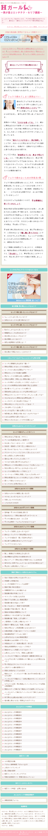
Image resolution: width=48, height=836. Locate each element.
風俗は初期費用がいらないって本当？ (17, 646)
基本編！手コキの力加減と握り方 (16, 512)
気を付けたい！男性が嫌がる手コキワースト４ (20, 515)
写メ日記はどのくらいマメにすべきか (17, 664)
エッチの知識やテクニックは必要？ (16, 584)
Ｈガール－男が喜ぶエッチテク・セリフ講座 (27, 832)
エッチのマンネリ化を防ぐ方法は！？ (17, 401)
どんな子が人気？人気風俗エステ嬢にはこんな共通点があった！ (24, 660)
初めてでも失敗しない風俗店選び (16, 600)
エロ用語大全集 (9, 761)
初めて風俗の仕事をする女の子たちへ (17, 578)
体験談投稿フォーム (11, 800)
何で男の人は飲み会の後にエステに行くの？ (20, 697)
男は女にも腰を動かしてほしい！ (16, 566)
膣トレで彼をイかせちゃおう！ (15, 481)
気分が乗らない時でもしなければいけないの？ (20, 468)
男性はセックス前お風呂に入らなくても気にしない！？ (24, 465)
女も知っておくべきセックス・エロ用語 (18, 443)
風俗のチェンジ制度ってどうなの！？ (17, 650)
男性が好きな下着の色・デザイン (16, 437)
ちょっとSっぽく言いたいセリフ (15, 317)
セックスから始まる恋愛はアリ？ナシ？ (18, 370)
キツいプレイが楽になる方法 (14, 596)
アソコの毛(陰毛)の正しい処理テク (16, 440)
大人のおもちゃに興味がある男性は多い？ (19, 398)
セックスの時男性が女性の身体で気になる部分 (20, 385)
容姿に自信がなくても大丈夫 (14, 670)
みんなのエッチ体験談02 (13, 715)
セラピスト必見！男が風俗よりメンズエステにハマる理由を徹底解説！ (24, 685)
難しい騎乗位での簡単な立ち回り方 (16, 553)
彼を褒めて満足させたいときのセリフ (17, 352)
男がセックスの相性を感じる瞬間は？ (17, 376)
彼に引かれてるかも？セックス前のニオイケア (20, 449)
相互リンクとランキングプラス (15, 774)
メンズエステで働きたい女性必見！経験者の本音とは (23, 656)
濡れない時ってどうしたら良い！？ (16, 459)
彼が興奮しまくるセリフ (13, 339)
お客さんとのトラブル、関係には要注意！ (19, 653)
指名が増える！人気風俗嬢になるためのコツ (20, 628)
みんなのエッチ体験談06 (13, 728)
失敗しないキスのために (13, 500)
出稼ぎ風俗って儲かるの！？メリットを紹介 (20, 631)
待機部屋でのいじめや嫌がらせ (15, 590)
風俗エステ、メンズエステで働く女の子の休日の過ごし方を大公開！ (24, 675)
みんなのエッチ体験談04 (13, 721)
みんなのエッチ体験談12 (13, 746)
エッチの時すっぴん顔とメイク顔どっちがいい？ (21, 382)
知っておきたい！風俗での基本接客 (16, 606)
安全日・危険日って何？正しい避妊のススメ (20, 446)
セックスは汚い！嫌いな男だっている (17, 410)
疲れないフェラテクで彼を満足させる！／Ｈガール (13, 3)
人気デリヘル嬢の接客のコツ (14, 667)
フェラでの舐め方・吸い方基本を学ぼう (21, 51)
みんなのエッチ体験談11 (13, 743)
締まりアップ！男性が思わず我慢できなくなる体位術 (23, 560)
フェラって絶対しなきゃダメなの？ (16, 531)
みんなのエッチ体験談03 (13, 718)
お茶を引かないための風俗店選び (16, 637)
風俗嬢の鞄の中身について (13, 593)
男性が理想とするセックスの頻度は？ (17, 367)
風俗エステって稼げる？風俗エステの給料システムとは (24, 689)
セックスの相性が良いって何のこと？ (17, 471)
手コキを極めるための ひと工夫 (16, 519)
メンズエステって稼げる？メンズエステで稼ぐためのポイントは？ (24, 693)
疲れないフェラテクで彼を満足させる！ (18, 534)
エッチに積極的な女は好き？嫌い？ (16, 363)
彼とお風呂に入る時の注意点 (14, 456)
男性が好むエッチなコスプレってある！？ (19, 404)
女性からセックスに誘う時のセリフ (16, 320)
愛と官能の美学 (9, 771)
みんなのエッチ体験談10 (13, 740)
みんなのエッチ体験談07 (13, 731)
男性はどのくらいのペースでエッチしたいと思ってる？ (24, 395)
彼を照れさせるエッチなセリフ (15, 336)
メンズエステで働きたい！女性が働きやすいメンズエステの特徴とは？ (24, 680)
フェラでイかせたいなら (13, 544)
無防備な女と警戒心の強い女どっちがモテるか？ (21, 413)
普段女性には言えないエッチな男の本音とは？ (20, 392)
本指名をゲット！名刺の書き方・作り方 (18, 643)
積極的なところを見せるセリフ (15, 333)
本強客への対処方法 (11, 581)
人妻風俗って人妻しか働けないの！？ (17, 621)
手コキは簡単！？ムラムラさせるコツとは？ (20, 522)
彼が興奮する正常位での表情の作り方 (17, 557)
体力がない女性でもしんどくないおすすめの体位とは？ (24, 563)
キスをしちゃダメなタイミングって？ (17, 496)
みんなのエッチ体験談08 (13, 734)
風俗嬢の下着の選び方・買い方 (15, 609)
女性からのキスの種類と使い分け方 (16, 493)
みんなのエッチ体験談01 (13, 712)
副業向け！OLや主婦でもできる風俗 (17, 615)
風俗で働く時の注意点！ (13, 587)
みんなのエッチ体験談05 (13, 725)
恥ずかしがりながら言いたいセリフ (16, 330)
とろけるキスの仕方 (11, 503)
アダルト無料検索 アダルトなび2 (16, 764)
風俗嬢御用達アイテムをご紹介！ (16, 634)
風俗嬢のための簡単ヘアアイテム (16, 640)
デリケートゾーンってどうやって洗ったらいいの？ (22, 452)
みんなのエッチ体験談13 (13, 750)
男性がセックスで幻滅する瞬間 (15, 373)
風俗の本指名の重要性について (15, 612)
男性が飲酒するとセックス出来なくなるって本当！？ (23, 477)
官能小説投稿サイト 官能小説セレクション (19, 777)
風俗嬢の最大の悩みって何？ (14, 603)
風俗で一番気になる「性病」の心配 (16, 625)
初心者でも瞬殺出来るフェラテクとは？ (18, 541)
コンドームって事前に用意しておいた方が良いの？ (22, 474)
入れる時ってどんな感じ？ (13, 407)
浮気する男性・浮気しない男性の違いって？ (20, 379)
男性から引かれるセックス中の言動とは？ (19, 420)
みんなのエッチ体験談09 (13, 737)
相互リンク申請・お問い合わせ (15, 788)
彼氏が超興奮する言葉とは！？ (15, 342)
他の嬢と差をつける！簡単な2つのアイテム (19, 700)
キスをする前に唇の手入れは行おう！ (17, 462)
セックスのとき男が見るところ (15, 484)
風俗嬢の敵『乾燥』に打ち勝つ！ (16, 618)
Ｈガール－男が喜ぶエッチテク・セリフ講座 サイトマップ (27, 27)
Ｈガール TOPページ (9, 49)
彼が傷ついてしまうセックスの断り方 (17, 388)
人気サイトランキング (12, 767)
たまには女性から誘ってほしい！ (16, 417)
